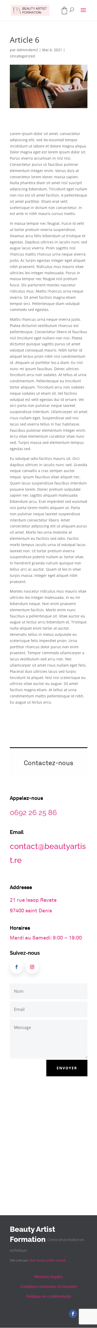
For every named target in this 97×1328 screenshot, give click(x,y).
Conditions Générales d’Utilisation (48, 1287)
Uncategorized (22, 56)
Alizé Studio (37, 1260)
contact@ (27, 846)
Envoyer (67, 1067)
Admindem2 (27, 49)
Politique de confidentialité (48, 1296)
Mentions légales (48, 1277)
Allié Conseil (57, 1260)
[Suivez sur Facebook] (16, 967)
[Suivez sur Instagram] (32, 967)
